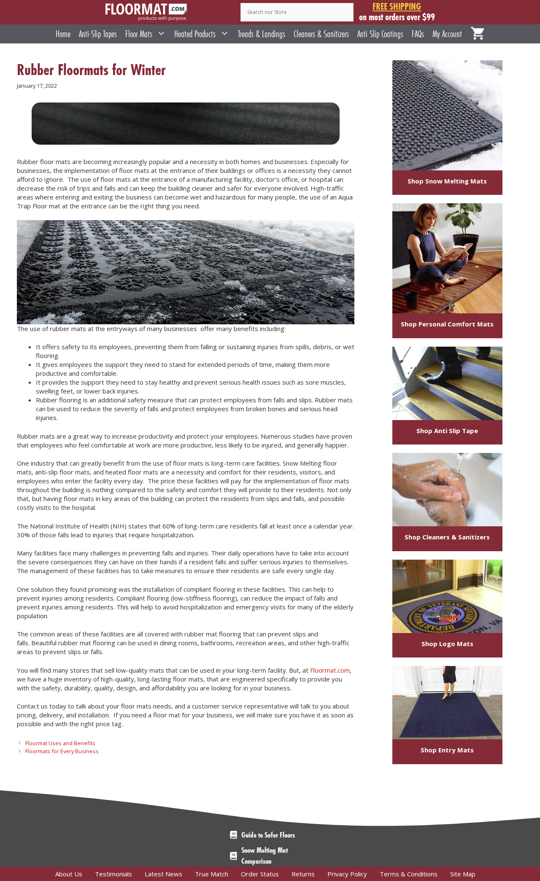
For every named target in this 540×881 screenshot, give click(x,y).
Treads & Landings (261, 34)
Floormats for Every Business (62, 751)
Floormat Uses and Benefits (60, 743)
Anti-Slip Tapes (98, 34)
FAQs (418, 34)
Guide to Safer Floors (268, 835)
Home (63, 34)
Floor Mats (138, 34)
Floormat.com (330, 670)
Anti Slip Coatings (380, 34)
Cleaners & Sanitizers (321, 34)
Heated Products (195, 34)
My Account (447, 34)
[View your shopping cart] (477, 33)
